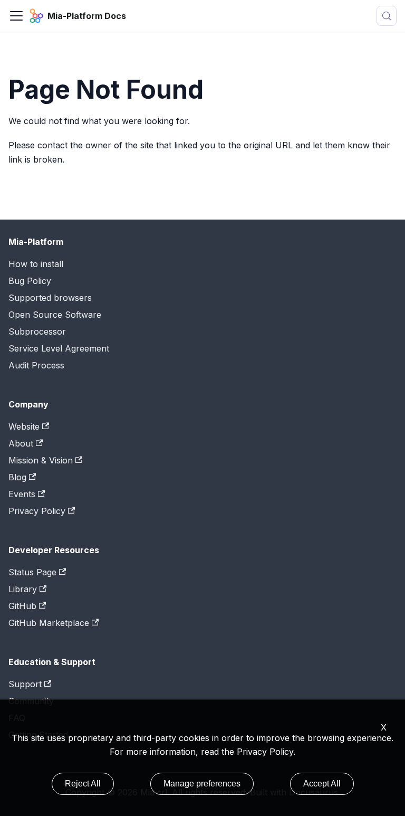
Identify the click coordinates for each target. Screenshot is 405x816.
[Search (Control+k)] (387, 16)
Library (22, 589)
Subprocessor (37, 331)
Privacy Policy (265, 751)
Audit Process (36, 365)
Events (21, 494)
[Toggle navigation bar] (16, 16)
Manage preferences (201, 783)
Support (25, 684)
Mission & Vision (40, 460)
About (20, 443)
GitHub (22, 606)
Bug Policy (29, 281)
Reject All (83, 783)
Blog (17, 477)
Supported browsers (50, 297)
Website (24, 426)
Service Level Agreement (58, 348)
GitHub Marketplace (48, 623)
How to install (35, 264)
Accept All (322, 783)
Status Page (32, 572)
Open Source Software (54, 314)
